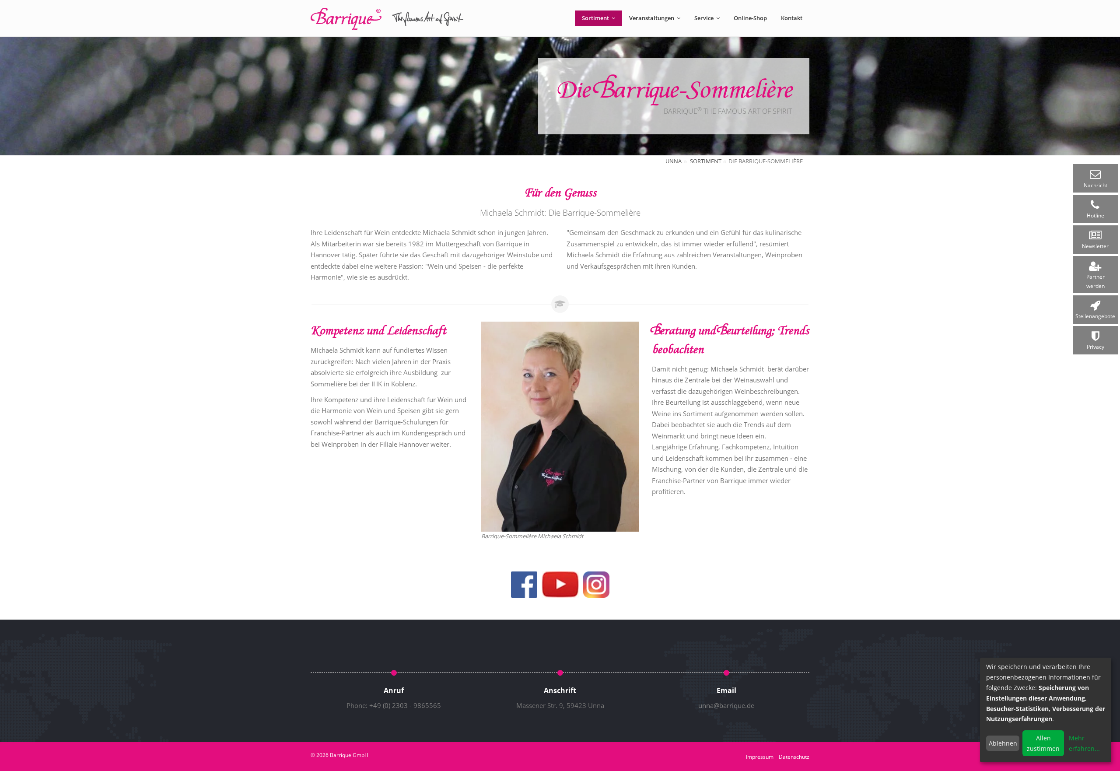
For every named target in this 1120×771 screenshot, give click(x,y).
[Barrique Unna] (387, 19)
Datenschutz (794, 756)
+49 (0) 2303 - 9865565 (405, 705)
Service (704, 18)
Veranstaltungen (652, 18)
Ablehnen (1003, 743)
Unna (673, 161)
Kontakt (791, 18)
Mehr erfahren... (1084, 743)
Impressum (760, 756)
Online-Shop (750, 18)
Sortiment (596, 18)
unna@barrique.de (726, 705)
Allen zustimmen (1043, 743)
